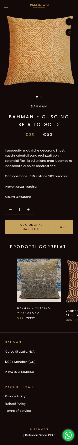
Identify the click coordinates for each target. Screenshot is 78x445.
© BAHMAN (39, 429)
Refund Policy (15, 403)
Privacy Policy (15, 396)
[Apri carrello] (72, 6)
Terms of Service (18, 410)
